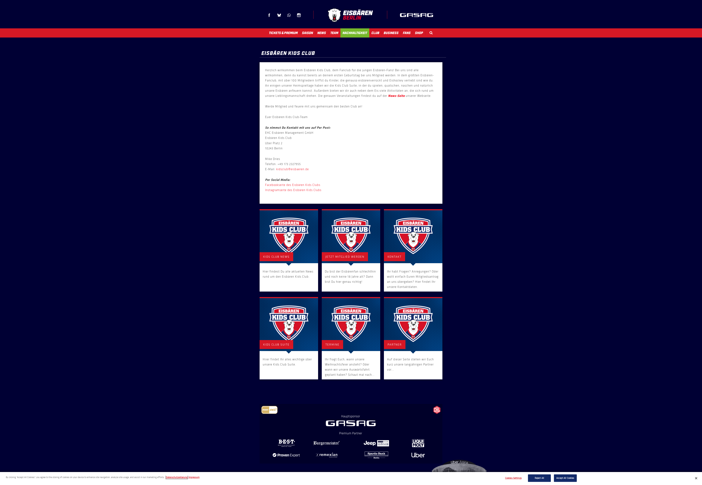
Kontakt (394, 256)
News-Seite (396, 95)
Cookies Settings (513, 478)
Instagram (299, 15)
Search (431, 32)
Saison (307, 33)
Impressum (194, 477)
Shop (419, 33)
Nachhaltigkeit (355, 33)
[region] (351, 478)
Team (334, 33)
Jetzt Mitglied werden (344, 256)
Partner (395, 344)
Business (391, 33)
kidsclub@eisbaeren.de (292, 169)
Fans (407, 33)
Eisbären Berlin (350, 15)
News (321, 33)
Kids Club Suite (276, 344)
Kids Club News (276, 256)
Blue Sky (279, 15)
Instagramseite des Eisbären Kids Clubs (293, 190)
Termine (332, 344)
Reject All (539, 478)
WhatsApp (289, 15)
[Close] (696, 478)
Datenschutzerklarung (177, 477)
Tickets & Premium (283, 33)
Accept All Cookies (565, 478)
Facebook (269, 15)
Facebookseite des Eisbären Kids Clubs (292, 185)
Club (375, 33)
